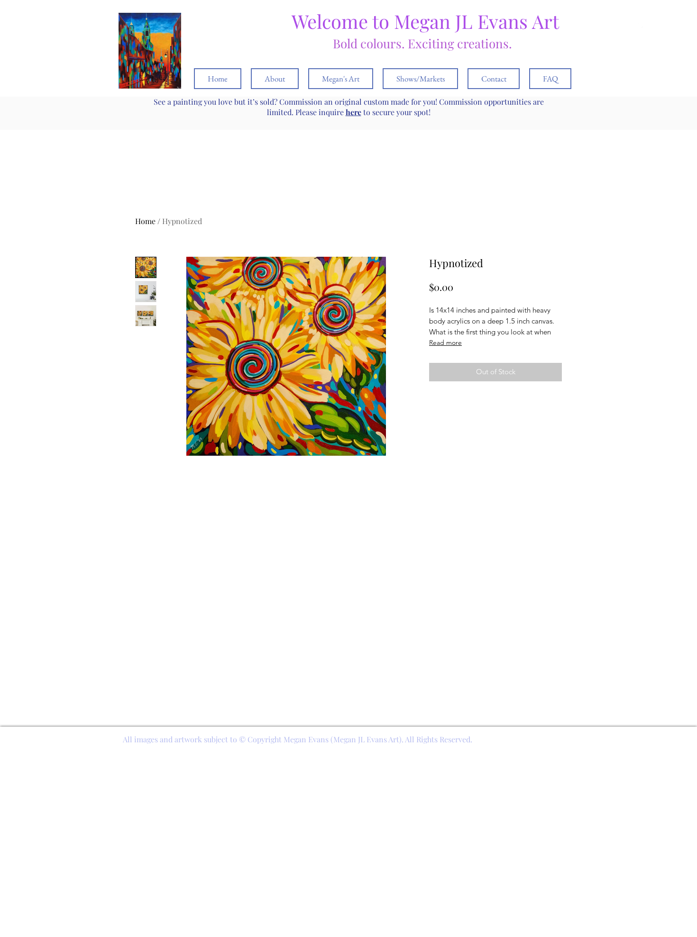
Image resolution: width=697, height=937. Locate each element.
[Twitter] (639, 24)
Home (145, 221)
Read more (445, 342)
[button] (653, 24)
